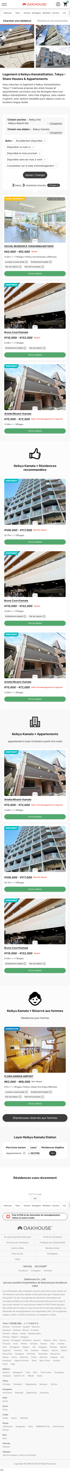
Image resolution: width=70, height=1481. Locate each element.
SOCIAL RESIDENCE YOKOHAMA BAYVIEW (29, 246)
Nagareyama (31, 1384)
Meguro (26, 1347)
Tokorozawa (45, 1372)
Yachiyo (53, 1384)
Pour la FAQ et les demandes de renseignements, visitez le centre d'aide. (36, 1216)
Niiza (35, 1372)
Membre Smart (52, 1248)
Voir (52, 1153)
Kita (26, 1350)
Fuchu (14, 1357)
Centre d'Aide (17, 1248)
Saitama (6, 1369)
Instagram (35, 1270)
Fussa (5, 1364)
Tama (34, 1360)
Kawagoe (7, 1376)
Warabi (31, 1376)
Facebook (23, 1270)
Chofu (34, 1357)
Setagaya (43, 1347)
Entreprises (52, 1253)
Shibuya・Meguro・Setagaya (15, 1337)
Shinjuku (34, 1343)
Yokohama (7, 1392)
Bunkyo (44, 1343)
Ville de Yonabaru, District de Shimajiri (19, 1455)
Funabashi (17, 1384)
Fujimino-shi (19, 1376)
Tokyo (5, 1323)
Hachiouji (31, 1354)
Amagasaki (20, 1426)
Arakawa (34, 1350)
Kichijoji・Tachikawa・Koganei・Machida (21, 1327)
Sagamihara (31, 1392)
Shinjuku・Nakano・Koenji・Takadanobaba (22, 1333)
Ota (34, 1347)
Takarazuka (7, 1426)
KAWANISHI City (43, 1426)
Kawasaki (19, 1392)
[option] (35, 220)
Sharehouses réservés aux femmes (35, 1118)
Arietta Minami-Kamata (17, 413)
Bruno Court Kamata (16, 332)
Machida (43, 1357)
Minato (24, 1343)
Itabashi (45, 1350)
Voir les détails (35, 273)
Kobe (30, 1426)
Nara (5, 1435)
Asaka (39, 1376)
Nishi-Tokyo (44, 1360)
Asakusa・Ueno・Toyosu (54, 1340)
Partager (52, 185)
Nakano (63, 1347)
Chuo (15, 1343)
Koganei (53, 1357)
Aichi (5, 1398)
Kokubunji (7, 1360)
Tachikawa (42, 1354)
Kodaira (56, 1360)
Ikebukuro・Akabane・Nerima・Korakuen (21, 1330)
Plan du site (17, 1253)
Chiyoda (6, 1343)
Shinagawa (15, 1347)
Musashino (55, 1354)
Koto (5, 1347)
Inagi (13, 1364)
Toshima (17, 1350)
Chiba (5, 1381)
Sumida (61, 1343)
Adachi (64, 1350)
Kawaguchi (17, 1372)
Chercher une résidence (17, 20)
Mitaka (5, 1357)
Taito (52, 1343)
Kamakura (44, 1392)
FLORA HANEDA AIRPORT (18, 1076)
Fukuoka (6, 1443)
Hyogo (5, 1423)
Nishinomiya (58, 1426)
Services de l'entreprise (17, 1242)
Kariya (5, 1401)
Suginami (7, 1350)
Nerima (55, 1350)
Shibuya (53, 1347)
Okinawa (6, 1452)
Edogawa (19, 1354)
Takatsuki (24, 1418)
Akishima (24, 1357)
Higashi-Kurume (21, 1360)
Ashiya (5, 1430)
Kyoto (5, 1406)
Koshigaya (59, 1372)
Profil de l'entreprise (52, 1237)
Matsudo (43, 1384)
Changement (56, 123)
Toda (27, 1372)
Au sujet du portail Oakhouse (17, 1237)
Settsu (14, 1418)
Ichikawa (6, 1384)
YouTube (48, 1270)
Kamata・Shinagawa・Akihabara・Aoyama (21, 1340)
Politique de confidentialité (52, 1242)
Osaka (5, 1414)
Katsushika (7, 1354)
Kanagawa (7, 1389)
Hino (62, 1357)
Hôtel (17, 1259)
